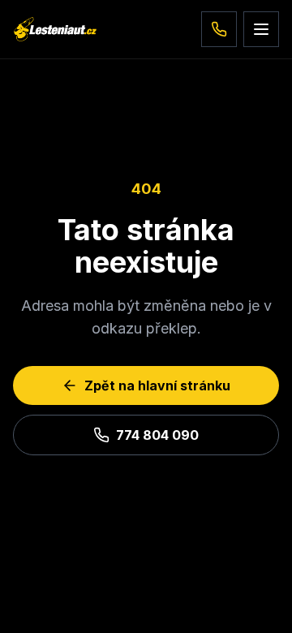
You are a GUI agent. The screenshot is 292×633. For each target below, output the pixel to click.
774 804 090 (157, 435)
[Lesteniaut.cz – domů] (55, 29)
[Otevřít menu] (261, 29)
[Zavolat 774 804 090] (219, 29)
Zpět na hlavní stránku (157, 385)
